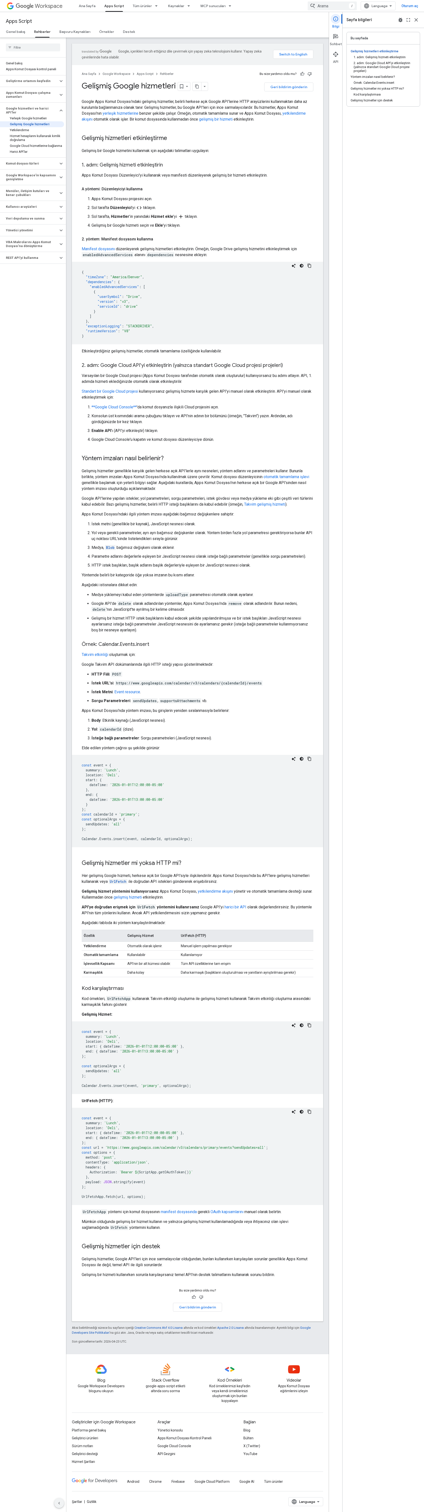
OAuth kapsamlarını (227, 1211)
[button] (29, 81)
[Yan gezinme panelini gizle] (59, 1503)
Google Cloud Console (174, 1446)
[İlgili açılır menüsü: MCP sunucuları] (231, 6)
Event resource (127, 692)
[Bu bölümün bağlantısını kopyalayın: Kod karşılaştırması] (128, 989)
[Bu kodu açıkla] (294, 266)
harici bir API (235, 907)
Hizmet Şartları (83, 1462)
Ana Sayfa (87, 6)
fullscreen (408, 20)
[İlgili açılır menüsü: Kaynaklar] (190, 6)
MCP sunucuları (212, 6)
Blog (246, 1430)
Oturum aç (409, 6)
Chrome (155, 1482)
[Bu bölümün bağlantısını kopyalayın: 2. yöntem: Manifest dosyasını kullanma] (158, 239)
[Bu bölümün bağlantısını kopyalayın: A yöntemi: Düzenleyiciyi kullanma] (147, 189)
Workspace (49, 6)
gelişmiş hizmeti (128, 897)
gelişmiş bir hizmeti (216, 119)
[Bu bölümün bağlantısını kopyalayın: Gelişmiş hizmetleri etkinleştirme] (172, 138)
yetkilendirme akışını (215, 891)
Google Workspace (116, 74)
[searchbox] (33, 47)
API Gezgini (166, 1454)
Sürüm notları (82, 1446)
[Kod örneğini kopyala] (309, 266)
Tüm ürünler (142, 6)
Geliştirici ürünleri (85, 1438)
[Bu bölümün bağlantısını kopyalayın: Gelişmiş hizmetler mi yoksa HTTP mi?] (186, 863)
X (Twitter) (251, 1446)
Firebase (178, 1482)
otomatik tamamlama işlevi (286, 476)
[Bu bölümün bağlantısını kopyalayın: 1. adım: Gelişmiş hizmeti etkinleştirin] (168, 165)
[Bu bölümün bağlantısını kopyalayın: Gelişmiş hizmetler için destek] (165, 1247)
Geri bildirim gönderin (288, 87)
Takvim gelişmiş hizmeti (264, 504)
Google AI (246, 1482)
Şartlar (77, 1502)
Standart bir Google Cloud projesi (110, 391)
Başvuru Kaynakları (74, 31)
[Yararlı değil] (309, 74)
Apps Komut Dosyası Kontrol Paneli (185, 1438)
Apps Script (114, 6)
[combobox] (332, 5)
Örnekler (106, 31)
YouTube (250, 1454)
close (416, 20)
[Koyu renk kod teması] (301, 266)
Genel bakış (15, 31)
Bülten (248, 1438)
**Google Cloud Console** (114, 407)
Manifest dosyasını (98, 249)
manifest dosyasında (179, 1211)
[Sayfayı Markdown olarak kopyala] (197, 86)
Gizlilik (91, 1502)
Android (133, 1482)
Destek (129, 31)
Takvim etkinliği (95, 654)
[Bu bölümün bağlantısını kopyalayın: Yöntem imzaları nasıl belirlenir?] (168, 459)
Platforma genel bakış (89, 1430)
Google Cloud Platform (212, 1482)
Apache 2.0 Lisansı (230, 1328)
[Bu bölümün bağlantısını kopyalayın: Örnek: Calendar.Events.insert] (154, 645)
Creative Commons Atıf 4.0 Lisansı (158, 1328)
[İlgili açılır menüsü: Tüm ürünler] (158, 6)
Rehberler (42, 31)
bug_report (400, 20)
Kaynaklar (176, 6)
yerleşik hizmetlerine (120, 113)
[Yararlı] (302, 74)
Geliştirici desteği (85, 1454)
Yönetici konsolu (170, 1430)
